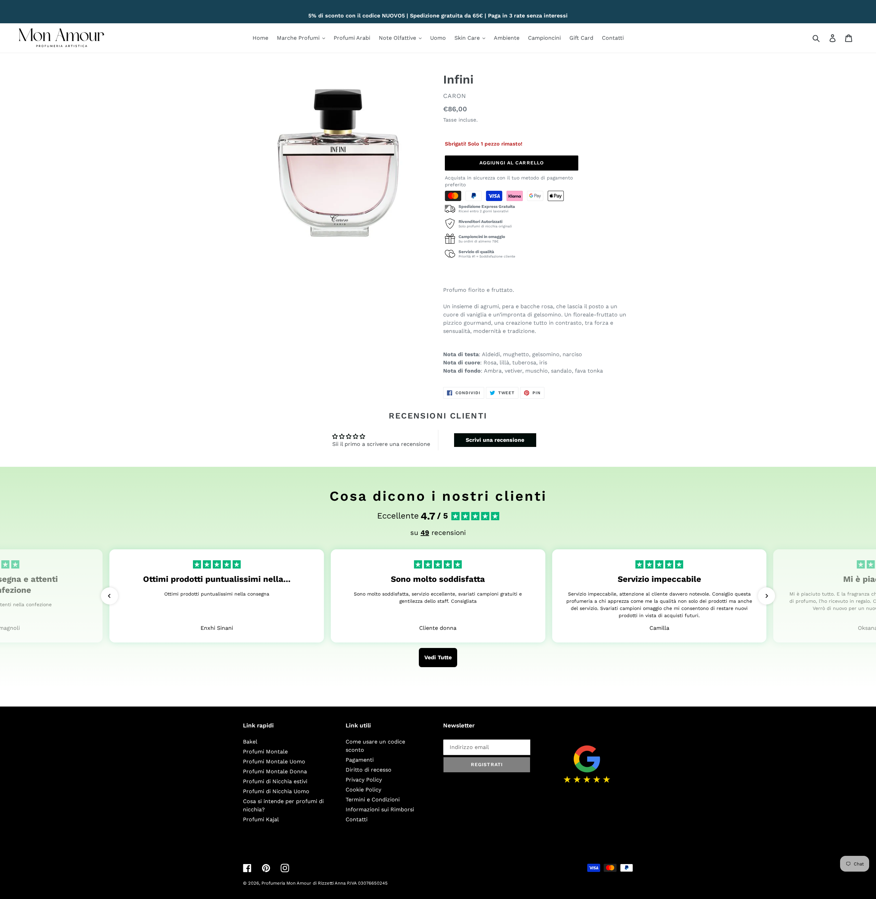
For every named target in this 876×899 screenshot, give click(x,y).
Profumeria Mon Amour (286, 883)
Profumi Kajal (261, 819)
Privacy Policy (364, 779)
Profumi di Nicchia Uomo (276, 791)
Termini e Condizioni (373, 799)
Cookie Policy (363, 789)
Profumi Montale (265, 751)
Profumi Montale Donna (275, 771)
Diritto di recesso (368, 769)
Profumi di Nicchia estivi (275, 781)
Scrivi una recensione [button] (495, 440)
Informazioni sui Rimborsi (380, 809)
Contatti (357, 819)
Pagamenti (360, 760)
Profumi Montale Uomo (274, 761)
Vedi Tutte (438, 657)
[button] (109, 595)
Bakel (250, 741)
